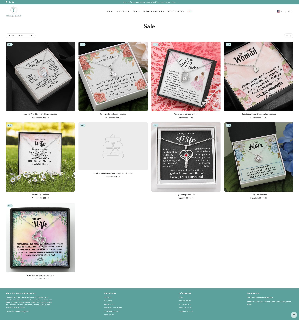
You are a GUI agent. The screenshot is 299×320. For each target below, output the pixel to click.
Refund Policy (185, 304)
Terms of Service (186, 311)
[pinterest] (13, 2)
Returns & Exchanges (113, 308)
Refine (30, 36)
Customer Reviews (111, 311)
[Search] (285, 12)
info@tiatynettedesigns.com (262, 297)
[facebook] (6, 2)
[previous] (121, 2)
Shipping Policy (185, 308)
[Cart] (292, 12)
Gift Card (108, 301)
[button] (286, 35)
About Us (108, 297)
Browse (11, 36)
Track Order (109, 304)
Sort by (21, 36)
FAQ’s (181, 297)
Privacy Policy (185, 301)
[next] (178, 2)
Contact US (109, 315)
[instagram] (9, 2)
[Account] (289, 12)
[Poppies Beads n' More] (14, 11)
